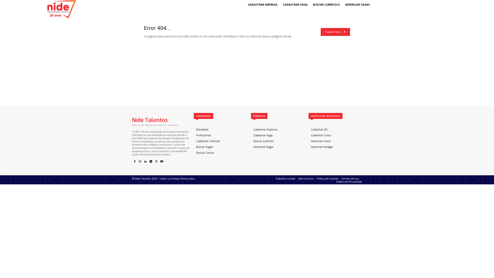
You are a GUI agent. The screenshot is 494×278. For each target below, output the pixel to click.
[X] (156, 161)
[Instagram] (140, 161)
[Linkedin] (145, 161)
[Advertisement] (247, 78)
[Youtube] (161, 161)
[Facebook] (134, 161)
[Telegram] (151, 161)
